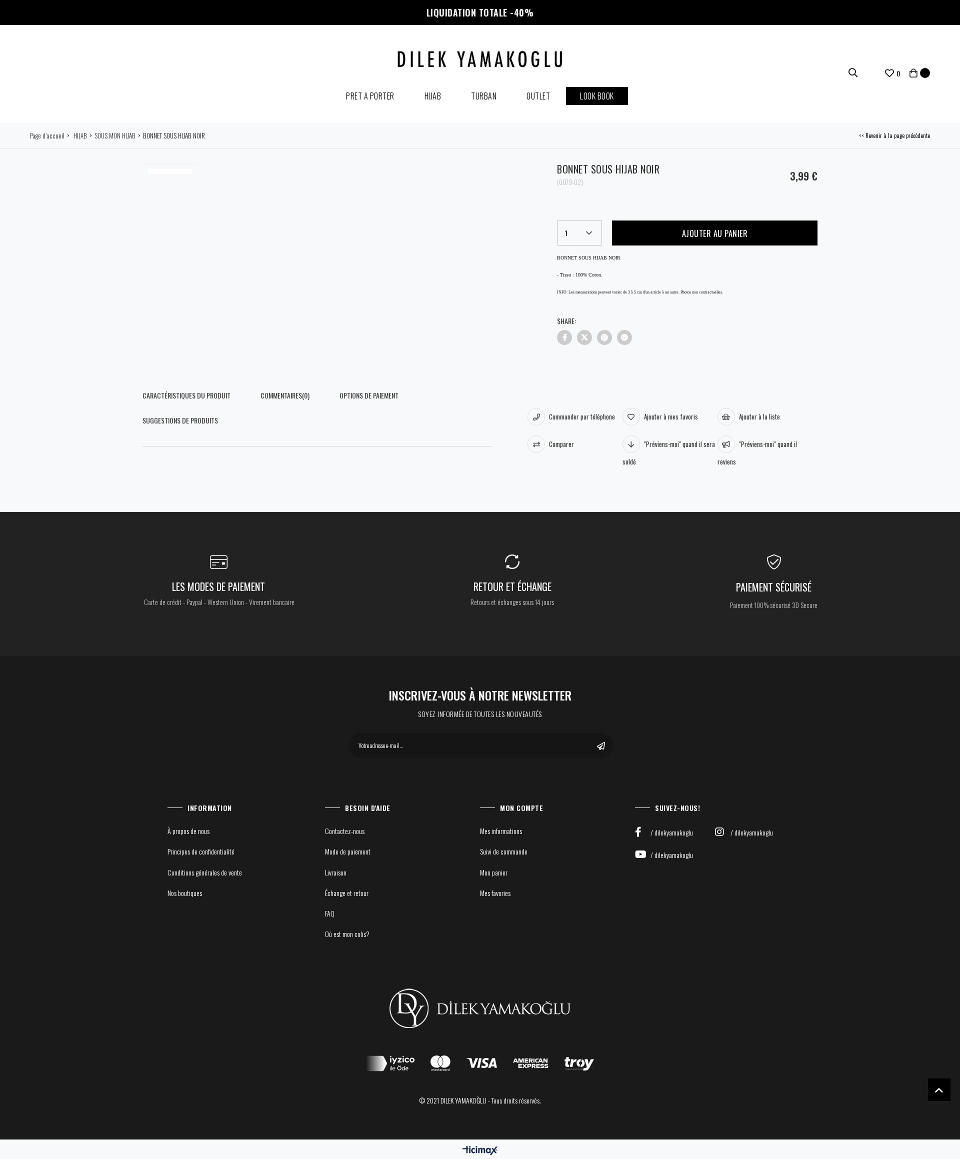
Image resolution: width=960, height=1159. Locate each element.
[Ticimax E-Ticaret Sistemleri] (480, 1150)
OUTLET (538, 96)
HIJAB (433, 96)
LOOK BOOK (597, 96)
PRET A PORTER (370, 96)
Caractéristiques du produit (186, 395)
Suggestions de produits (180, 420)
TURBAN (483, 96)
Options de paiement (369, 395)
